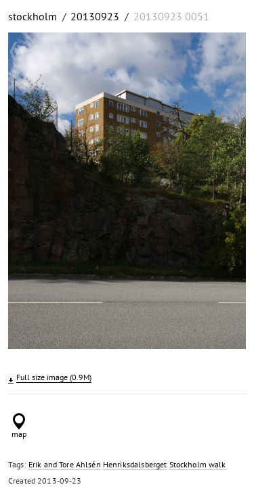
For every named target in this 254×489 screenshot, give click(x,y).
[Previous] (28, 192)
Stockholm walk (197, 464)
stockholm (32, 16)
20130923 (94, 16)
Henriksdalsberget (135, 464)
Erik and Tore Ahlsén (64, 464)
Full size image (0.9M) (53, 377)
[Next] (226, 192)
